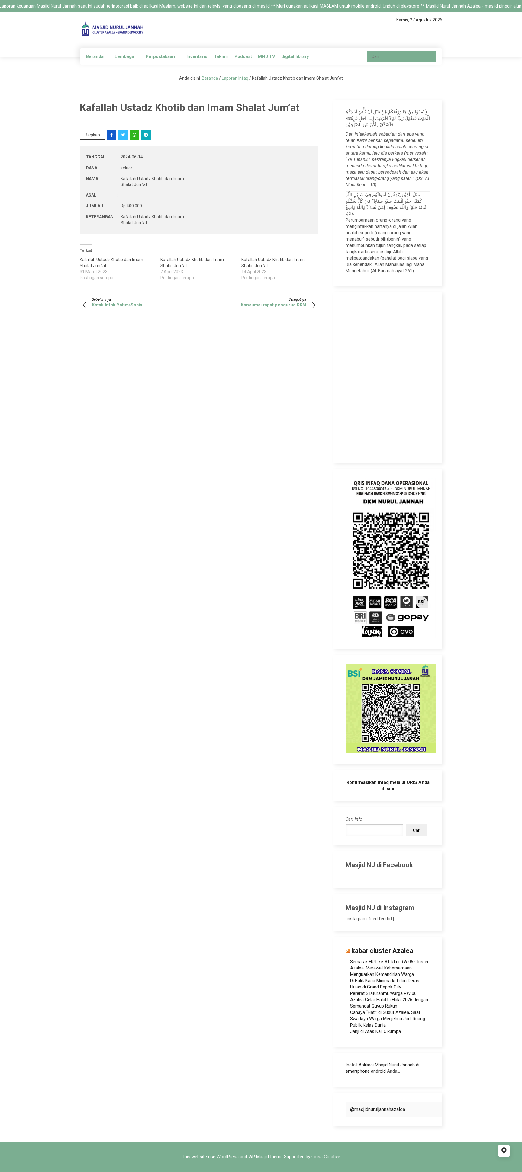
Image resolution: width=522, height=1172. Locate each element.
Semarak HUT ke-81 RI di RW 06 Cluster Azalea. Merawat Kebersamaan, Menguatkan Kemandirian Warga (389, 968)
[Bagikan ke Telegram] (146, 135)
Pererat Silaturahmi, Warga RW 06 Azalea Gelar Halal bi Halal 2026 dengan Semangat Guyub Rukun (389, 1000)
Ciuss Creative (325, 1156)
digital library (295, 56)
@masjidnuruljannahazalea (377, 1109)
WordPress (228, 1156)
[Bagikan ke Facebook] (112, 135)
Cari (416, 830)
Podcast (243, 56)
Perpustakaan (160, 56)
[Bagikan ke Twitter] (123, 135)
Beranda (95, 56)
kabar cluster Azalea (382, 950)
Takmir (221, 56)
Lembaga (124, 56)
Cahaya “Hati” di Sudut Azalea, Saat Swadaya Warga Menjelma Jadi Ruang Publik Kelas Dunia (387, 1019)
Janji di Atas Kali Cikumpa (375, 1031)
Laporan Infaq (235, 78)
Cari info (354, 819)
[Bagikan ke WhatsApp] (135, 135)
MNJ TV (266, 56)
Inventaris (196, 56)
